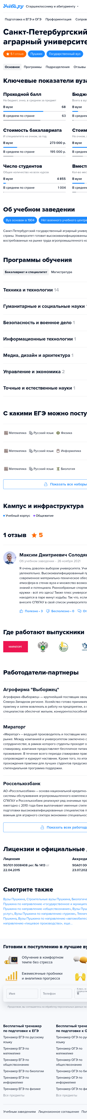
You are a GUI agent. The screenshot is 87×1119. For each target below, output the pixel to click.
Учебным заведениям (19, 1112)
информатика (71, 451)
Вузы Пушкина (14, 899)
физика (66, 433)
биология (68, 469)
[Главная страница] (13, 6)
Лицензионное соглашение (58, 1112)
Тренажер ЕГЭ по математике (16, 1051)
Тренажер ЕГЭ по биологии (23, 1071)
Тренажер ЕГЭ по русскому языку (23, 1039)
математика (17, 433)
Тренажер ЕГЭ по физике (22, 1089)
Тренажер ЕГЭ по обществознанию (16, 1062)
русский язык (44, 433)
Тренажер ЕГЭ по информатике (16, 1080)
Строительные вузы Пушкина (48, 899)
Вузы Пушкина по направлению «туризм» (44, 914)
